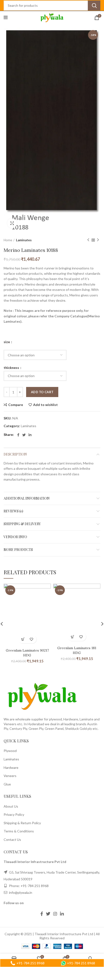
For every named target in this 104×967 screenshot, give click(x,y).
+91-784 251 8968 (35, 886)
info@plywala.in (20, 892)
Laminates (24, 240)
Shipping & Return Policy (22, 823)
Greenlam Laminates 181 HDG (76, 650)
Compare (15, 404)
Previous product (88, 240)
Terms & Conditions (19, 831)
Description (15, 454)
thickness (12, 367)
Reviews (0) (13, 511)
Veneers (10, 776)
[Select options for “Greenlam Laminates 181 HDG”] (72, 637)
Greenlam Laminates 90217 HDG (27, 652)
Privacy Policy (14, 814)
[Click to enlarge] (12, 223)
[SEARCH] (94, 5)
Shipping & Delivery (22, 524)
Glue (7, 784)
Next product (98, 240)
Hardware (11, 767)
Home (8, 240)
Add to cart (42, 392)
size (7, 342)
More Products (18, 549)
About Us (11, 806)
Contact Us (12, 839)
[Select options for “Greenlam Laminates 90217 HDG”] (23, 639)
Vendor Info (15, 537)
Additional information (27, 498)
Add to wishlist (45, 404)
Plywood (10, 751)
